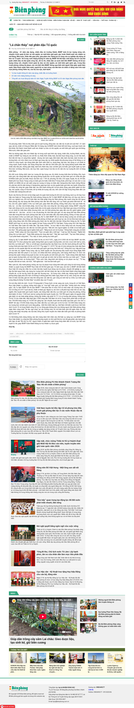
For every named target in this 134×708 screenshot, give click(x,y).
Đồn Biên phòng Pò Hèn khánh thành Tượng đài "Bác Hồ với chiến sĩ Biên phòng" (58, 383)
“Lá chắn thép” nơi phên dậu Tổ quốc (33, 45)
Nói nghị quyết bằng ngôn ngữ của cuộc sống (57, 526)
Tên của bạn (13, 347)
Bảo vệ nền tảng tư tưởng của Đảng (52, 29)
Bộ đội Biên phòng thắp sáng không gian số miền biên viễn (109, 625)
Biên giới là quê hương (33, 333)
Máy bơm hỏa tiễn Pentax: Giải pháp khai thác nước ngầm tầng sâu (37, 669)
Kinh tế (79, 20)
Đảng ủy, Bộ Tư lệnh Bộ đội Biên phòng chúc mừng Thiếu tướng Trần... (114, 41)
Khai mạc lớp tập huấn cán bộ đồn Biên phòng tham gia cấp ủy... (114, 80)
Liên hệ (90, 689)
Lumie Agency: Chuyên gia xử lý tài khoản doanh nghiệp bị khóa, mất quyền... (114, 669)
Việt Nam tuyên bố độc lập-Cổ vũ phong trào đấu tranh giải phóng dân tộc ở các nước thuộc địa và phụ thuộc (59, 410)
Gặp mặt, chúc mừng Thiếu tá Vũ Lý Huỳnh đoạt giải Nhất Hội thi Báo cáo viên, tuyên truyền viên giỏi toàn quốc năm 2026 (59, 443)
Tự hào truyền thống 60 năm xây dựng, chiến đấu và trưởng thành (34, 73)
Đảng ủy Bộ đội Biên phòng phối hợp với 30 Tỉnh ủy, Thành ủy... (114, 118)
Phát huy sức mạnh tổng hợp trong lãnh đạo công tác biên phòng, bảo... (114, 90)
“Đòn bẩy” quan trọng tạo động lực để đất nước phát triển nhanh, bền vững (58, 501)
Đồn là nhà (19, 333)
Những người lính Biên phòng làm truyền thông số (109, 601)
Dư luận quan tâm (98, 35)
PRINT (82, 39)
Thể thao (104, 20)
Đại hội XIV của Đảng (42, 34)
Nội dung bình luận (15, 355)
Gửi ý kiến (80, 375)
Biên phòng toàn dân (61, 20)
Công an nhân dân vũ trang (52, 333)
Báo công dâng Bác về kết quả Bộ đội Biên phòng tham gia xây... (114, 99)
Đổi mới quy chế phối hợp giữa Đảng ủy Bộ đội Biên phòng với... (115, 70)
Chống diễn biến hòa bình (76, 34)
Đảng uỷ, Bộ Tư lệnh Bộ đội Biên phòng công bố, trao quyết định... (114, 109)
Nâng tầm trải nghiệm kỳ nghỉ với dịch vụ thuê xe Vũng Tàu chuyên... (57, 669)
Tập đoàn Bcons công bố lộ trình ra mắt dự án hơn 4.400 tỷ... (95, 669)
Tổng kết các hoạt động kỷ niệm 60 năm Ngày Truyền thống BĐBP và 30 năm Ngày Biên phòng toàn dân (48, 78)
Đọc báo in (94, 128)
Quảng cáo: (96, 687)
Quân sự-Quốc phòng (44, 20)
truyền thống (69, 333)
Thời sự (29, 34)
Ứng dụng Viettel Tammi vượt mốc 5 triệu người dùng (75, 668)
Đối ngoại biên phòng (58, 34)
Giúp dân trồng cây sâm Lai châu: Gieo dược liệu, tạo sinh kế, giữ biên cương (42, 640)
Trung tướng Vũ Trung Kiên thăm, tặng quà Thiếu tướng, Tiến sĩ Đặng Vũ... (115, 51)
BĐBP (11, 333)
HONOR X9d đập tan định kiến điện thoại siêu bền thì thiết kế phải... (18, 669)
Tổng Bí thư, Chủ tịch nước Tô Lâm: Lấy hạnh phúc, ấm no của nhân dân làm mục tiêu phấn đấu (60, 553)
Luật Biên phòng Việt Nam (26, 29)
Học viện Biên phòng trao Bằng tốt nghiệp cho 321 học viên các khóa (115, 61)
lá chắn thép (14, 336)
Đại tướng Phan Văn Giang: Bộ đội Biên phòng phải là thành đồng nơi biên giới (109, 614)
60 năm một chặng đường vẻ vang (23, 76)
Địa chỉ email (53, 347)
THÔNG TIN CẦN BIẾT (19, 650)
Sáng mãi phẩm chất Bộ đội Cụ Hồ (29, 24)
